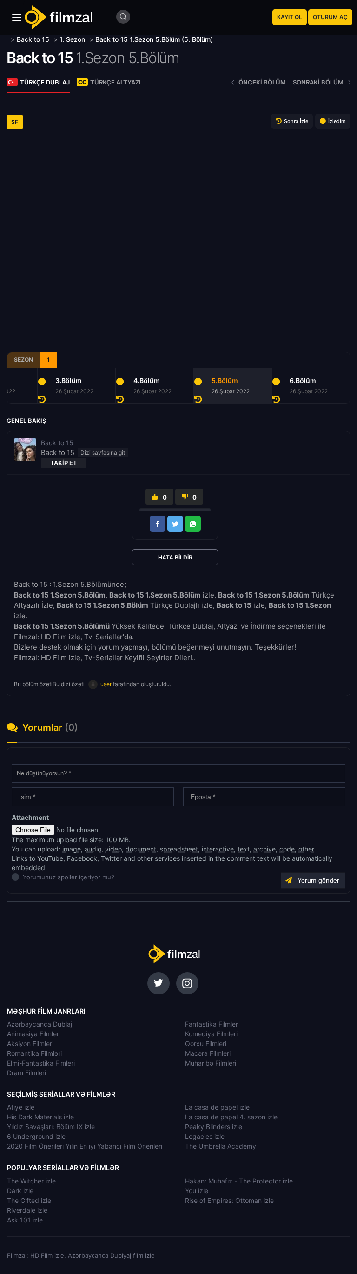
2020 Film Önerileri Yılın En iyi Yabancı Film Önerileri (84, 1146)
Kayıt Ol (289, 16)
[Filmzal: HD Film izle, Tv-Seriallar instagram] (187, 983)
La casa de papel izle (217, 1107)
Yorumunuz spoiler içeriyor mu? (25, 877)
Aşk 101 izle (25, 1220)
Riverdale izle (27, 1210)
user (106, 684)
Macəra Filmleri (208, 1053)
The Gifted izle (29, 1200)
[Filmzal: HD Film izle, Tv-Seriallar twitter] (158, 983)
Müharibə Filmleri (210, 1063)
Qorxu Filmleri (205, 1043)
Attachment (30, 817)
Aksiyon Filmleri (30, 1043)
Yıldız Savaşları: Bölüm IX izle (51, 1127)
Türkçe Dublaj (45, 82)
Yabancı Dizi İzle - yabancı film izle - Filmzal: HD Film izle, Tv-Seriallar (58, 17)
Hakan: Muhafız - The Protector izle (239, 1181)
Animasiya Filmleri (33, 1034)
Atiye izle (20, 1107)
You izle (196, 1191)
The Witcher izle (31, 1181)
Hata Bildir (175, 557)
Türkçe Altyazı (115, 82)
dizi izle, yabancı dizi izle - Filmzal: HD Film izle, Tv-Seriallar (173, 954)
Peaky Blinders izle (213, 1127)
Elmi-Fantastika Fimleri (41, 1063)
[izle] (8, 39)
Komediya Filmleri (211, 1034)
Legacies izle (205, 1136)
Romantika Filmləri (34, 1053)
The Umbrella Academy (220, 1146)
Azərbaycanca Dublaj (39, 1024)
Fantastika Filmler (211, 1024)
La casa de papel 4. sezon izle (231, 1117)
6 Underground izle (36, 1136)
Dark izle (20, 1191)
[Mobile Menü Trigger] (16, 17)
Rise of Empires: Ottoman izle (229, 1200)
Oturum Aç (330, 16)
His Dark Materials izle (40, 1117)
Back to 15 (40, 58)
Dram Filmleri (26, 1073)
